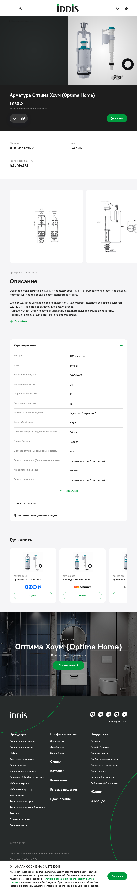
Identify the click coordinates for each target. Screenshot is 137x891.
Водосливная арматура (22, 21)
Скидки (56, 761)
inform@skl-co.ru (118, 721)
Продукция (18, 734)
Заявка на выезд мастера (104, 765)
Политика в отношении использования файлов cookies (39, 853)
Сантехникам (57, 741)
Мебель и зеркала (19, 783)
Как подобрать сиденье (103, 777)
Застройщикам (58, 753)
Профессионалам (63, 734)
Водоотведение (18, 765)
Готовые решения (63, 789)
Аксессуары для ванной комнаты (27, 807)
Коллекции (58, 780)
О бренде (98, 801)
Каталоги (57, 771)
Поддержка (99, 734)
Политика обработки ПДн (23, 859)
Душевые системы (20, 819)
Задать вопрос (98, 771)
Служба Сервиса (100, 747)
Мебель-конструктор (21, 789)
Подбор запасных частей (104, 759)
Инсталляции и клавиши (23, 771)
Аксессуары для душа (21, 801)
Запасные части (18, 825)
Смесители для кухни (21, 747)
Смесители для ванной (22, 741)
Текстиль (14, 813)
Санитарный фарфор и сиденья (27, 777)
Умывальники (17, 795)
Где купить (117, 118)
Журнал (97, 791)
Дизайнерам (57, 747)
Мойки (13, 753)
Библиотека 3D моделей (104, 783)
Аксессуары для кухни (22, 759)
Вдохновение (60, 799)
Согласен (117, 876)
